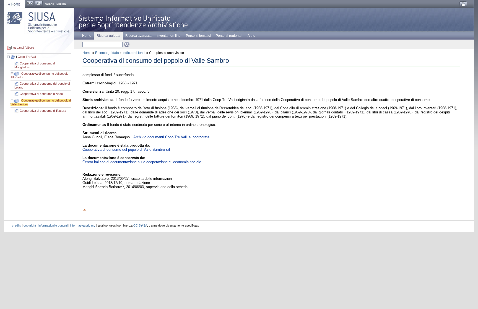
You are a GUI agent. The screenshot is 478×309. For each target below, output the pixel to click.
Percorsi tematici (198, 35)
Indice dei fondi (134, 52)
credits (16, 225)
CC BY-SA (140, 225)
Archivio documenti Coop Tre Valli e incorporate (171, 137)
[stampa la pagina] (39, 3)
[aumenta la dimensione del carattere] (30, 3)
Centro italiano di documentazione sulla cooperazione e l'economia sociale (141, 162)
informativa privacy (82, 225)
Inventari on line (169, 35)
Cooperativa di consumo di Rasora (43, 110)
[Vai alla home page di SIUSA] (14, 3)
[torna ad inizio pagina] (84, 209)
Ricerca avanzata (138, 35)
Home (86, 35)
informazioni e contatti (52, 225)
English (61, 3)
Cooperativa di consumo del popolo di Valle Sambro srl (126, 149)
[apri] (12, 73)
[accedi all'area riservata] (463, 4)
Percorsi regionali (229, 35)
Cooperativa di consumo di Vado (41, 93)
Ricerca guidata (107, 52)
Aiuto (251, 35)
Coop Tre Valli (27, 56)
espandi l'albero (23, 48)
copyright (30, 225)
